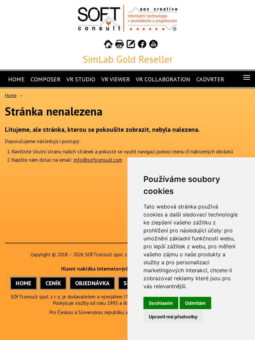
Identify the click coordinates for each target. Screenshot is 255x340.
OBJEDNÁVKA (92, 283)
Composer (45, 79)
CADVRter (210, 79)
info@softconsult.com (98, 160)
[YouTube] (153, 45)
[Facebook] (142, 45)
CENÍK (53, 283)
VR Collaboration (163, 79)
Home (16, 79)
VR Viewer (115, 79)
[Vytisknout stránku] (119, 45)
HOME (23, 283)
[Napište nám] (130, 45)
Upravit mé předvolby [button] (173, 316)
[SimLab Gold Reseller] (127, 30)
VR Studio (80, 79)
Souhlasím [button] (161, 303)
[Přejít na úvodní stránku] (108, 45)
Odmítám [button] (195, 303)
